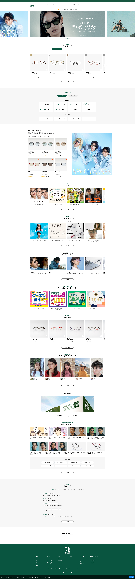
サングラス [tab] (73, 95)
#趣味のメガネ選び (74, 462)
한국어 (92, 563)
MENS (57, 48)
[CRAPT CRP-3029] (57, 62)
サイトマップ (84, 568)
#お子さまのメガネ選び (87, 465)
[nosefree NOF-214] (39, 62)
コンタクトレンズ (81, 489)
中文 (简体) (92, 560)
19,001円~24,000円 (75, 118)
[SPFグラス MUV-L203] (61, 144)
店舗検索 (76, 415)
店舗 (74, 489)
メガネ (63, 51)
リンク (52, 577)
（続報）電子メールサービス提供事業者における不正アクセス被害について (57, 516)
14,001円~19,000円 (60, 118)
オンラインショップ (66, 489)
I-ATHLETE (33, 338)
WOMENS (67, 48)
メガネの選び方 (49, 563)
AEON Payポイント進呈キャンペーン (50, 500)
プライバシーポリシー (76, 568)
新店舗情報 (60, 560)
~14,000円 (46, 118)
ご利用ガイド (49, 558)
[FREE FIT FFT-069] (93, 62)
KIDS (78, 48)
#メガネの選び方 (48, 462)
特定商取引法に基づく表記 (65, 568)
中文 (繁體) (92, 562)
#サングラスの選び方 (61, 462)
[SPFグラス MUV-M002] (34, 144)
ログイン (70, 558)
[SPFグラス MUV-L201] (47, 144)
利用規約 (56, 568)
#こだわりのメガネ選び (47, 465)
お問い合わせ (49, 562)
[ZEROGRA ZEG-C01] (75, 62)
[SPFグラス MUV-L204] (34, 164)
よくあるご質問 (49, 560)
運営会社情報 (50, 568)
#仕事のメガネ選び (87, 462)
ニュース (52, 489)
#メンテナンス (60, 465)
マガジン (81, 561)
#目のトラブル (74, 465)
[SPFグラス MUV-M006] (47, 164)
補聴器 (37, 565)
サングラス (71, 51)
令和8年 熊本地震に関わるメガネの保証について (69, 9)
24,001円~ (89, 118)
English (92, 558)
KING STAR (82, 563)
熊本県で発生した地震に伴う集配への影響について (52, 505)
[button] (64, 38)
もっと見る (67, 81)
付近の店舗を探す (60, 415)
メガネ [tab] (62, 95)
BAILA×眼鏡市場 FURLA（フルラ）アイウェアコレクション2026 (55, 510)
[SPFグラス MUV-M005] (61, 164)
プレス (58, 489)
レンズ (37, 562)
